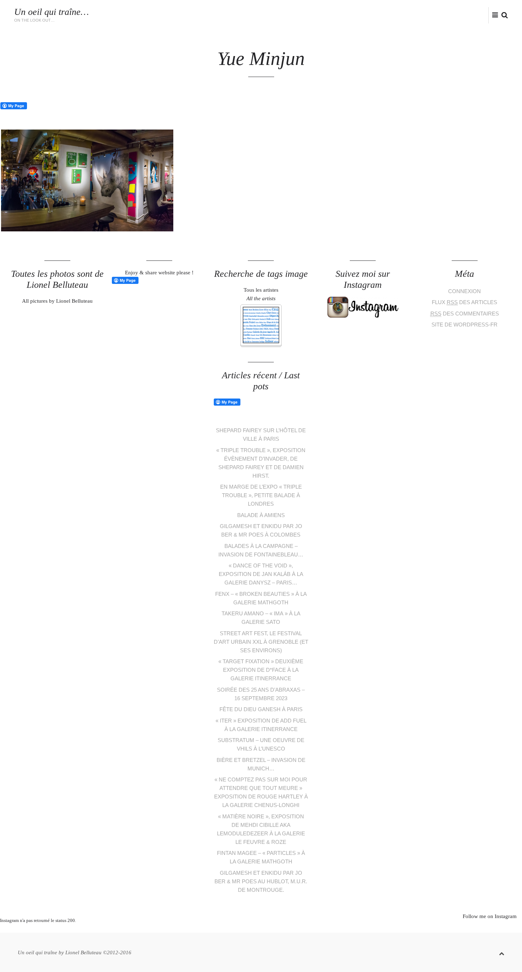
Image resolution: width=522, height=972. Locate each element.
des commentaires (464, 314)
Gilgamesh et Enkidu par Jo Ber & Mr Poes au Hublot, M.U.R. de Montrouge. (260, 881)
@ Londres (385, 11)
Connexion (464, 291)
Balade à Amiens (261, 515)
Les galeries (260, 11)
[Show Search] (503, 15)
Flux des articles (464, 302)
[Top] (501, 952)
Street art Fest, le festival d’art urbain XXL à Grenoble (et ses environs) (261, 641)
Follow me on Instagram (490, 916)
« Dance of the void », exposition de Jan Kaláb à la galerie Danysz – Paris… (261, 574)
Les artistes (171, 11)
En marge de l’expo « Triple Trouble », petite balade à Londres (261, 495)
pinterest (256, 929)
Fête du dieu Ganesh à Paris (261, 709)
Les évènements (215, 11)
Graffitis (295, 11)
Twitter (234, 929)
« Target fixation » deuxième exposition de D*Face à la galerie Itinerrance (260, 669)
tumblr (288, 929)
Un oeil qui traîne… (51, 12)
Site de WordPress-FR (464, 325)
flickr (277, 929)
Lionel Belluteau (414, 19)
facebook (245, 929)
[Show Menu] (493, 15)
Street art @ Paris (339, 11)
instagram (266, 929)
